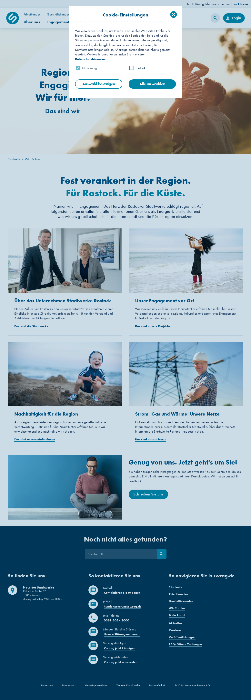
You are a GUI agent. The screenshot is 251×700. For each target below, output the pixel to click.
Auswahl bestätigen (98, 84)
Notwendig (89, 68)
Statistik (141, 68)
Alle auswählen (152, 84)
